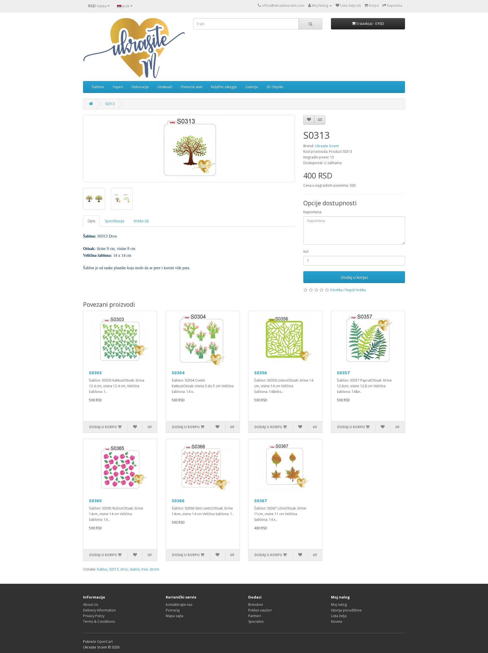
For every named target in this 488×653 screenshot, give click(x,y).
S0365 (95, 500)
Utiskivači (164, 86)
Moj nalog (339, 604)
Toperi (117, 86)
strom (154, 569)
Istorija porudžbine (346, 610)
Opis (91, 221)
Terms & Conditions (99, 621)
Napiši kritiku (355, 290)
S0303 (95, 372)
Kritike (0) (141, 221)
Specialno (256, 621)
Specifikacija (114, 221)
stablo (135, 569)
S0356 (260, 372)
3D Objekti (274, 86)
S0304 (178, 372)
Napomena (312, 212)
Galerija (251, 86)
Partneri (254, 615)
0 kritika (336, 290)
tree (144, 569)
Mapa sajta (174, 615)
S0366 (178, 500)
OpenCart (105, 641)
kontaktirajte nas (179, 604)
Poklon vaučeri (260, 610)
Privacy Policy (93, 615)
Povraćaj (173, 610)
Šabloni (98, 86)
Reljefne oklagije (224, 86)
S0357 (343, 372)
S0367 (260, 500)
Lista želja (339, 615)
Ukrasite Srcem (327, 145)
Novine (336, 621)
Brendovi (255, 604)
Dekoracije (140, 86)
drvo (124, 569)
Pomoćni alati (191, 86)
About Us (90, 604)
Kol (305, 251)
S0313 (110, 103)
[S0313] (189, 148)
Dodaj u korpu (354, 277)
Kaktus (102, 569)
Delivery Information (99, 610)
